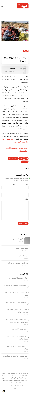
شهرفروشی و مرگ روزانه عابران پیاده (15, 356)
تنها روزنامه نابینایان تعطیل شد (17, 278)
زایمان (20, 158)
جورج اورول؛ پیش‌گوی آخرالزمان (18, 263)
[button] (2, 6)
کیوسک (25, 51)
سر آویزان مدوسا (23, 255)
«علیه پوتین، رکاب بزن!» (19, 329)
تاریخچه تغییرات (11, 385)
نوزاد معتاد (24, 161)
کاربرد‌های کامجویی (18, 239)
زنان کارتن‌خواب (12, 158)
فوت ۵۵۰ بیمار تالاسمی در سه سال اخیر (14, 285)
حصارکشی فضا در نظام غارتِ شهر (16, 302)
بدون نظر (12, 68)
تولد (26, 158)
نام (13, 184)
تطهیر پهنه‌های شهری (22, 248)
